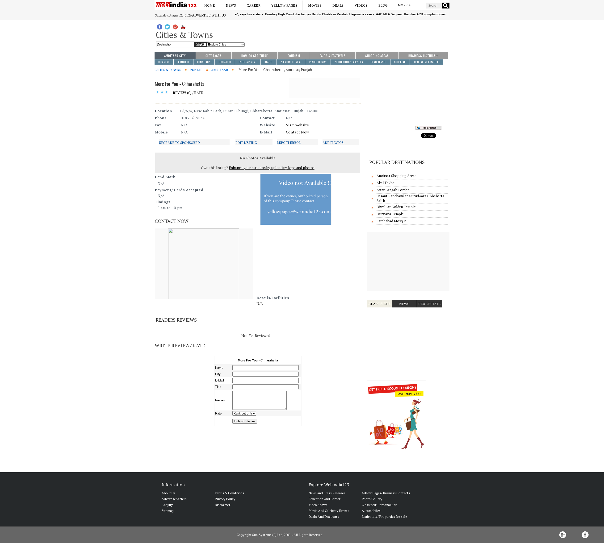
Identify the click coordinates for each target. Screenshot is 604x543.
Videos (361, 5)
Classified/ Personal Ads (380, 504)
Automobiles (371, 510)
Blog (383, 5)
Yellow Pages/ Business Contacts (386, 493)
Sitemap (168, 510)
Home (209, 5)
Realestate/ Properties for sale (384, 516)
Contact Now (297, 132)
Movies (315, 5)
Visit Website (297, 125)
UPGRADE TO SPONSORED (179, 142)
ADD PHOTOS (333, 142)
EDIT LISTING (246, 142)
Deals (338, 5)
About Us (168, 493)
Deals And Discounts (324, 516)
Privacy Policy (225, 499)
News (231, 5)
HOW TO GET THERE (254, 55)
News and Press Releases (327, 493)
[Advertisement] (347, 33)
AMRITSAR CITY (175, 55)
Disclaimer (222, 504)
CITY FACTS (214, 55)
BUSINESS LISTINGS (422, 55)
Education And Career (324, 499)
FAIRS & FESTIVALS (333, 55)
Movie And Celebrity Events (329, 510)
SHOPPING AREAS (377, 55)
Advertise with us (209, 15)
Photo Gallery (372, 499)
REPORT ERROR (289, 142)
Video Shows (318, 504)
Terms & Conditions (229, 493)
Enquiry (167, 504)
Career (253, 5)
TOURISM (293, 55)
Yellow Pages (284, 5)
